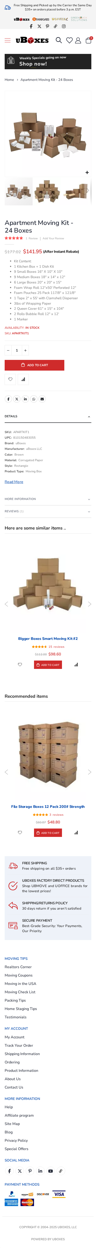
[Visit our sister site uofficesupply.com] (59, 19)
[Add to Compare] (76, 665)
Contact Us (14, 1087)
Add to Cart (50, 665)
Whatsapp (34, 399)
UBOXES (58, 1239)
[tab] (48, 417)
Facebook (8, 399)
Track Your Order (19, 1045)
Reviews (14, 511)
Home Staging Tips (21, 1008)
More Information (20, 499)
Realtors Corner (18, 967)
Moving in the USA (20, 983)
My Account (14, 1037)
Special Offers (16, 1148)
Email (42, 399)
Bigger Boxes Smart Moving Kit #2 (48, 638)
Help (9, 1107)
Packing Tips (15, 1000)
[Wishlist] (69, 40)
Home (9, 79)
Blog (9, 1132)
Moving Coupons (19, 975)
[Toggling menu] (7, 40)
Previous (6, 604)
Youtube (50, 1171)
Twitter (17, 399)
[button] (87, 173)
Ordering (12, 1062)
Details (11, 416)
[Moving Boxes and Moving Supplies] (32, 40)
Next (89, 604)
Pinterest (30, 1171)
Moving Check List (20, 992)
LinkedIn (25, 399)
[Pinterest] (47, 26)
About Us (13, 1079)
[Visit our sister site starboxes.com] (40, 19)
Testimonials (16, 1017)
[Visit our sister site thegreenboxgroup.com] (79, 19)
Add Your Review (53, 238)
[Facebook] (31, 26)
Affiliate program (19, 1115)
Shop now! (33, 63)
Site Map (12, 1123)
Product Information (21, 1070)
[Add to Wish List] (19, 665)
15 (56, 647)
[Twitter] (39, 26)
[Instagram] (64, 26)
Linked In (40, 1171)
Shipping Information (22, 1053)
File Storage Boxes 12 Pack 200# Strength (48, 806)
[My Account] (78, 40)
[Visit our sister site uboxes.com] (21, 19)
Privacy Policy (16, 1140)
